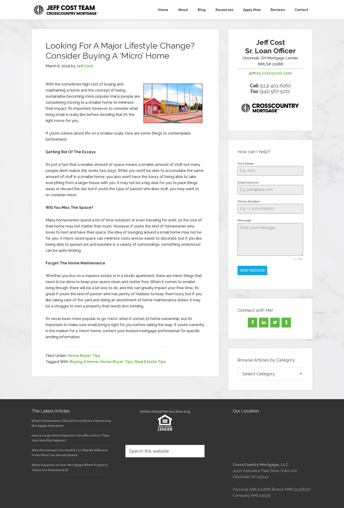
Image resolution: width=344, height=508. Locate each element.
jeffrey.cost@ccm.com (270, 73)
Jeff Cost (74, 10)
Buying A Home (84, 361)
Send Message (252, 270)
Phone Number (249, 201)
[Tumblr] (286, 322)
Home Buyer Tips (84, 355)
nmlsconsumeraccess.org (165, 411)
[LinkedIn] (263, 322)
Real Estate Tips (150, 361)
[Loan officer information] (270, 108)
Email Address (249, 182)
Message (244, 220)
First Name (247, 163)
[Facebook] (252, 322)
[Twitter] (275, 322)
